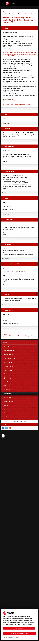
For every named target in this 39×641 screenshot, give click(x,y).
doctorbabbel (9, 146)
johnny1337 (9, 310)
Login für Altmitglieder (19, 421)
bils (6, 28)
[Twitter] (6, 428)
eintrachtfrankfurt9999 (13, 264)
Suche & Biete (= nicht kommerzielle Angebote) (19, 14)
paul (6, 198)
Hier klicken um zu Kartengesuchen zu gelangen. (17, 104)
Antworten (7, 109)
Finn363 (8, 244)
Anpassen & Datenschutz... (11, 637)
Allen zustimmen (19, 628)
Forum (13, 3)
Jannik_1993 (9, 219)
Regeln (12, 99)
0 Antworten (14, 109)
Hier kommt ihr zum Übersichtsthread (13, 101)
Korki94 (8, 128)
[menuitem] (19, 347)
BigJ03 (7, 294)
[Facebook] (3, 428)
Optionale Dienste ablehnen (19, 633)
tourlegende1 (9, 171)
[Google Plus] (10, 428)
